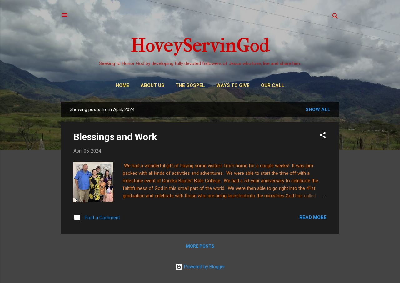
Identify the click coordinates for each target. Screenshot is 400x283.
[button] (323, 136)
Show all (318, 109)
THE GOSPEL (190, 85)
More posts (200, 246)
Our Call (272, 85)
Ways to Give (233, 85)
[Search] (335, 17)
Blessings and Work (115, 136)
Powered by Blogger (204, 267)
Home (122, 85)
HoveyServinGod (200, 45)
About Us (152, 85)
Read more (313, 217)
